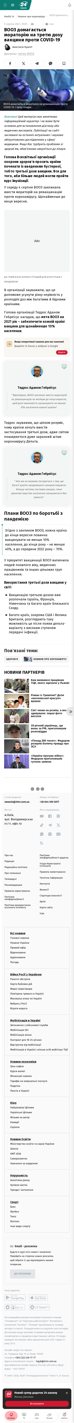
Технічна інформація (51, 878)
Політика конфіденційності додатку (54, 856)
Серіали (15, 1127)
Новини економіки (23, 1061)
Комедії (14, 1122)
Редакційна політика (15, 867)
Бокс (13, 1206)
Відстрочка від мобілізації (25, 1044)
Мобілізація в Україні (25, 1020)
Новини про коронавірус (32, 16)
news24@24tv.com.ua (16, 801)
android (15, 1297)
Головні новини (19, 937)
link (41, 816)
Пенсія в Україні (19, 1090)
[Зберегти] (64, 63)
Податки (15, 1085)
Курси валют (17, 1071)
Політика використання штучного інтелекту (17, 906)
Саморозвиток (18, 1158)
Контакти (45, 884)
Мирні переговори (21, 988)
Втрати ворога (18, 1008)
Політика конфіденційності (14, 898)
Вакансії (44, 890)
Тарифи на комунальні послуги (28, 1080)
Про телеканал (12, 873)
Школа (14, 1148)
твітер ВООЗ (26, 54)
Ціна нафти (17, 1066)
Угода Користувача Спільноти (50, 865)
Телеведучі (10, 879)
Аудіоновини (17, 957)
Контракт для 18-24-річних (25, 1039)
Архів (42, 901)
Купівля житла (18, 1185)
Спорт (14, 1202)
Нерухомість (19, 1175)
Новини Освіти (20, 1139)
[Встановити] (37, 1399)
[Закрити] (67, 1393)
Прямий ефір (18, 947)
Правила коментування (53, 872)
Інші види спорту (20, 1226)
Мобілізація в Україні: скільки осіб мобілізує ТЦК (39, 1049)
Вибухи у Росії (18, 1003)
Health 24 (9, 16)
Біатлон (14, 1221)
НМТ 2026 (15, 1153)
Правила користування (17, 891)
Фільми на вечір (19, 1117)
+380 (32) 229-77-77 (25, 1357)
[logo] (23, 5)
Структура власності (51, 896)
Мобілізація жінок (21, 1034)
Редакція (9, 861)
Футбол (14, 1211)
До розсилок (22, 1274)
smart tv (15, 1307)
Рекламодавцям (13, 885)
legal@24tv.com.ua (46, 1361)
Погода (14, 962)
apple (39, 1297)
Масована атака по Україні (26, 998)
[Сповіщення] (69, 5)
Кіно (13, 1103)
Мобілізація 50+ (19, 1030)
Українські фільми (21, 1112)
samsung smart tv (39, 1307)
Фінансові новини (21, 1076)
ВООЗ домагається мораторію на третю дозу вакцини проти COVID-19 (59, 16)
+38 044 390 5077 (49, 801)
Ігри (42, 913)
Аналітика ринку (20, 1180)
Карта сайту (46, 907)
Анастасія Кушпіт (22, 47)
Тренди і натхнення (21, 1189)
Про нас (8, 855)
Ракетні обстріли (20, 978)
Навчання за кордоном (24, 1163)
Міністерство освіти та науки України (32, 1143)
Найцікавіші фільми (22, 1107)
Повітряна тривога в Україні (27, 993)
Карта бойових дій (21, 984)
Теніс (13, 1216)
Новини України (19, 942)
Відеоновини (18, 952)
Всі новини (17, 933)
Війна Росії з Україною (26, 974)
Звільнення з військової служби (29, 1025)
